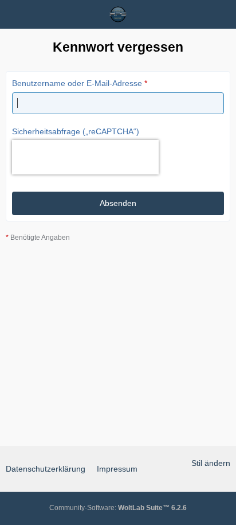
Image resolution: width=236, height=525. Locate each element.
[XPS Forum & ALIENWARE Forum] (118, 14)
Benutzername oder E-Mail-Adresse (77, 83)
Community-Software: (118, 508)
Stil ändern (210, 463)
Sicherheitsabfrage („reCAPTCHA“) (75, 131)
